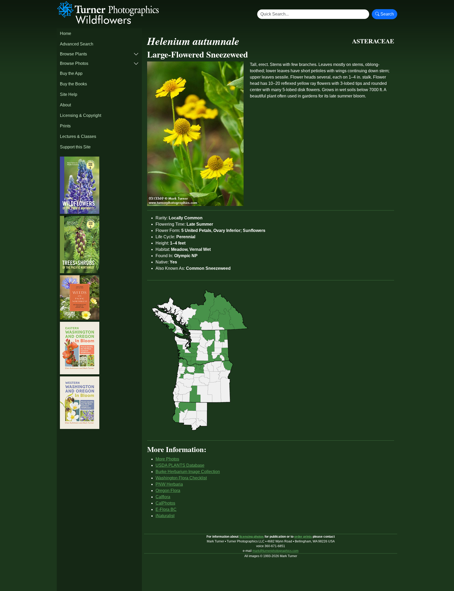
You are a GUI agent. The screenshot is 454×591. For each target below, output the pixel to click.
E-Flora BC (166, 509)
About (65, 105)
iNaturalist (165, 516)
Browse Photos (74, 63)
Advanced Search (76, 44)
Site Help (68, 94)
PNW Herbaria (169, 484)
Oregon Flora (168, 490)
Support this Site (75, 147)
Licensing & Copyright (80, 115)
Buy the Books (73, 84)
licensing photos (251, 536)
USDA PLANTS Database (180, 465)
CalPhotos (165, 503)
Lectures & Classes (78, 136)
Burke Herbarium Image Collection (188, 471)
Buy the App (71, 73)
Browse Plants (73, 54)
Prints (65, 126)
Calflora (163, 497)
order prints (303, 536)
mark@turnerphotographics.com (275, 551)
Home (65, 33)
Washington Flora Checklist (181, 478)
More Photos (167, 459)
